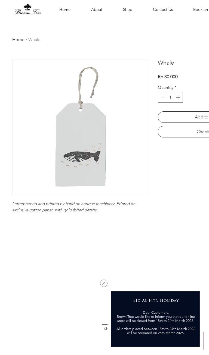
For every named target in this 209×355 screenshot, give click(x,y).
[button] (103, 283)
